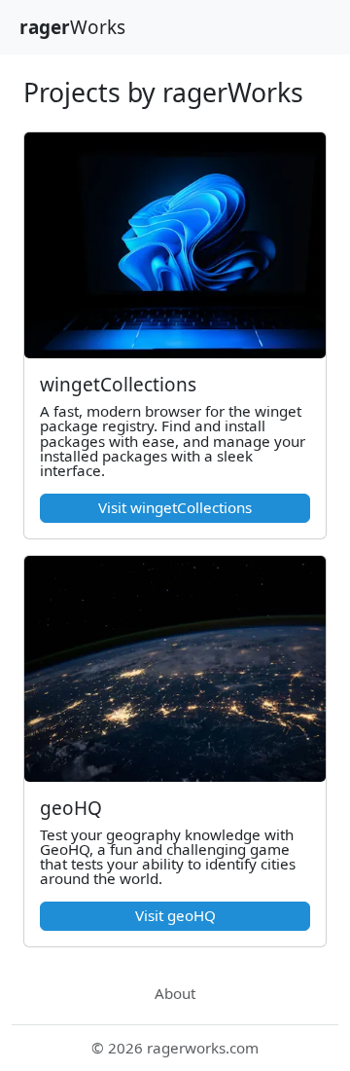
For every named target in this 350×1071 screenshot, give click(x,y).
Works (72, 27)
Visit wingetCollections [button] (175, 507)
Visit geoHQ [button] (175, 915)
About (175, 993)
